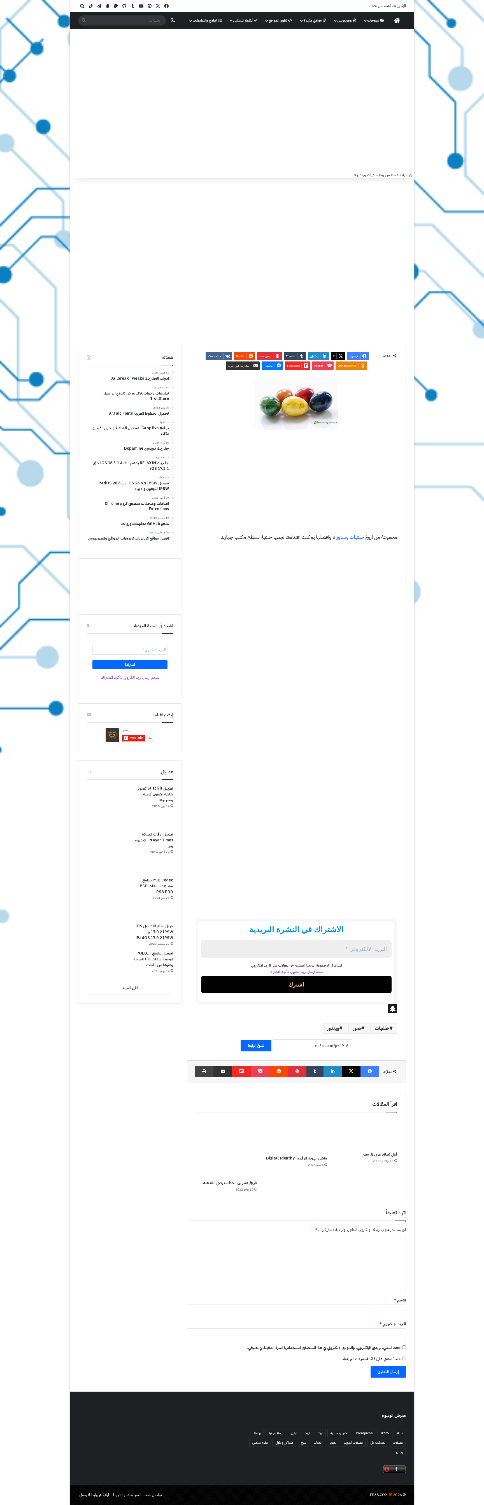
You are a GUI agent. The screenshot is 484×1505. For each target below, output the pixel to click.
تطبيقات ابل (378, 1442)
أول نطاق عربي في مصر (379, 1154)
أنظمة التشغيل (243, 20)
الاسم (400, 1300)
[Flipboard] (241, 1071)
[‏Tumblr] (315, 1071)
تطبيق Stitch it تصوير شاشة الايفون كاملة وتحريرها (155, 794)
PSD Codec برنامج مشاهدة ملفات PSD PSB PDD (156, 886)
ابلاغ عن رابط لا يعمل (94, 1494)
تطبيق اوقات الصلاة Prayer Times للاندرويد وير (153, 840)
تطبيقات (398, 1442)
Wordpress (364, 1433)
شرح (303, 1442)
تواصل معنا (153, 1494)
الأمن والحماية (339, 1433)
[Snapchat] (296, 1008)
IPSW (385, 1433)
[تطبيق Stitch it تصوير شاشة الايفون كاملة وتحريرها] (108, 806)
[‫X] (351, 1071)
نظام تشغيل (260, 1442)
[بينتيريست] (297, 1071)
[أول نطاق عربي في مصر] (366, 1133)
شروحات (373, 20)
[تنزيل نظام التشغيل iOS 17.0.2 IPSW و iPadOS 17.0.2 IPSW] (108, 934)
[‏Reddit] (278, 1071)
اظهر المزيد (130, 988)
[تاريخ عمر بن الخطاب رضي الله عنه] (226, 1147)
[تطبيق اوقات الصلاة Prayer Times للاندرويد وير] (108, 852)
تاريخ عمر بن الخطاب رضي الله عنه (230, 1183)
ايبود (307, 1433)
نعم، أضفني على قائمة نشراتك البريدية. (372, 1359)
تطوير (333, 1442)
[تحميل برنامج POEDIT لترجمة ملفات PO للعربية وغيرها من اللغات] (108, 963)
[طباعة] (204, 1071)
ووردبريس (345, 20)
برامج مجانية (276, 1433)
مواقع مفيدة (313, 20)
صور (357, 1028)
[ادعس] (280, 58)
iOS (400, 1433)
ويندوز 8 (340, 537)
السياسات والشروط (127, 1494)
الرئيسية (408, 175)
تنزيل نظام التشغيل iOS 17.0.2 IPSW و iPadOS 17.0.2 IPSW (154, 932)
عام (396, 175)
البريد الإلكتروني (392, 1324)
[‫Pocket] (260, 1071)
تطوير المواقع (278, 20)
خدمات (318, 1442)
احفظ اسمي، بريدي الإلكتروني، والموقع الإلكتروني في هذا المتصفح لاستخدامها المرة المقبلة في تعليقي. (324, 1347)
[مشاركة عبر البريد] (222, 1071)
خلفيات (357, 537)
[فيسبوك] (369, 1071)
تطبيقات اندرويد (353, 1442)
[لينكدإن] (333, 1071)
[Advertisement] (242, 130)
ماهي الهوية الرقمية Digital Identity (296, 1158)
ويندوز (333, 1028)
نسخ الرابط (256, 1046)
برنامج (257, 1433)
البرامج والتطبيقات (205, 20)
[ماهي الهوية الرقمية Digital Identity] (296, 1135)
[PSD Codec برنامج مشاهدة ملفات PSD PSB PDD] (108, 898)
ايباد (320, 1433)
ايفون (294, 1433)
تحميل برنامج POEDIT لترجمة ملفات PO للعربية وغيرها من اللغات (153, 959)
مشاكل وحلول (284, 1442)
